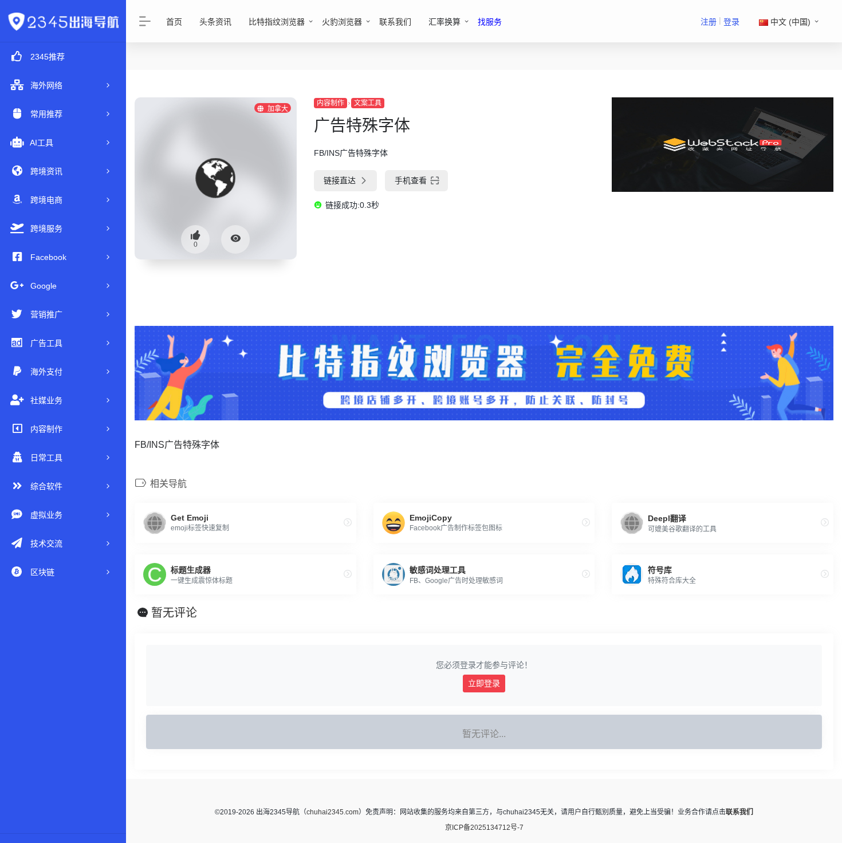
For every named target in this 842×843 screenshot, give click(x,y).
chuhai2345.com (332, 812)
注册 (709, 21)
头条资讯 (215, 21)
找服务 (490, 21)
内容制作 (330, 103)
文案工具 (367, 103)
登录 (731, 21)
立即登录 (484, 683)
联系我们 (395, 21)
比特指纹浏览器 (277, 21)
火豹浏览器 (342, 21)
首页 (174, 21)
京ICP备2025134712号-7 (484, 828)
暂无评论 (174, 613)
